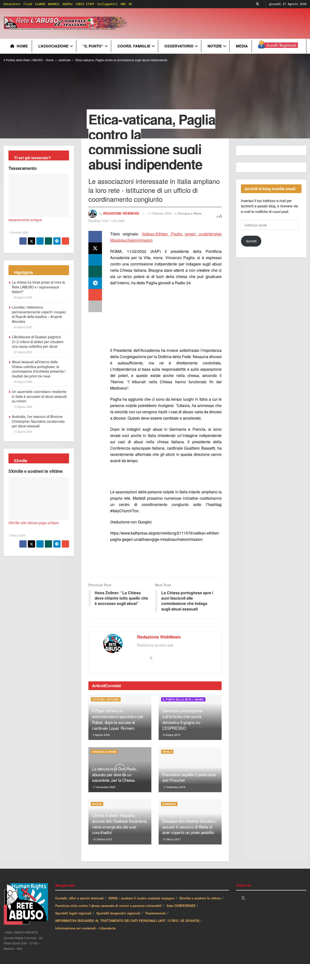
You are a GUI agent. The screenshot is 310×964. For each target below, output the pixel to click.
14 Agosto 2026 (22, 431)
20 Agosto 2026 (22, 382)
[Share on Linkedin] (95, 260)
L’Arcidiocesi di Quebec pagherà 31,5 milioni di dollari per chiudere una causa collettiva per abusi (37, 341)
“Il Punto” (93, 46)
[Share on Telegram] (95, 283)
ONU (123, 4)
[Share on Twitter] (95, 248)
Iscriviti (251, 241)
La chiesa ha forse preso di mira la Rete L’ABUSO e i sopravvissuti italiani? (38, 287)
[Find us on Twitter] (257, 4)
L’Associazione (53, 46)
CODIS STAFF (85, 4)
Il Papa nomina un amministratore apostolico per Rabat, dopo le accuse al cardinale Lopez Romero (117, 719)
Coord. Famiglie (133, 46)
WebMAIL (54, 4)
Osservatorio (179, 46)
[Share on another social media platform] (95, 306)
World (167, 751)
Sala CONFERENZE (181, 905)
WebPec (68, 4)
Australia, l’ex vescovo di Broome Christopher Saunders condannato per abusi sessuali (38, 421)
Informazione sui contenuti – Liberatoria (85, 928)
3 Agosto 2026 (101, 735)
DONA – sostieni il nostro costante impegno (141, 898)
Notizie (215, 46)
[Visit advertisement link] (166, 317)
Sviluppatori (107, 4)
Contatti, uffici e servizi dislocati (79, 898)
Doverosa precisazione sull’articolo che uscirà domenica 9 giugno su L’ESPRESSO (182, 719)
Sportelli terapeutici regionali (118, 913)
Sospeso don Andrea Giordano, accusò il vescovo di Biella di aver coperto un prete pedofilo (189, 827)
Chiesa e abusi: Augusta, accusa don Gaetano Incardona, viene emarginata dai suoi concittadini (119, 823)
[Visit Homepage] (66, 23)
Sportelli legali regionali (73, 913)
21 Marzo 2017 (171, 839)
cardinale (64, 60)
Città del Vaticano (105, 699)
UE (130, 4)
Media (242, 46)
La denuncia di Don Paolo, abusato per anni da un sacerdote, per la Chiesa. (114, 774)
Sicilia (97, 804)
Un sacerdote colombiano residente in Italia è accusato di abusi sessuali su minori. (39, 396)
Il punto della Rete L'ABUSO (183, 699)
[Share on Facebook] (95, 236)
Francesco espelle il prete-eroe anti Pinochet (189, 777)
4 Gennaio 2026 (18, 232)
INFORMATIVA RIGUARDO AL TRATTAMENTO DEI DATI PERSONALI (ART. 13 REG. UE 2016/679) (127, 920)
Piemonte (169, 804)
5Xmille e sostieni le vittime (35, 471)
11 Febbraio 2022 (159, 213)
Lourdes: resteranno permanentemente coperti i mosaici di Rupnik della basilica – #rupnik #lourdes (39, 314)
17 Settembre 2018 (173, 787)
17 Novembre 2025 (103, 787)
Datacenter (12, 4)
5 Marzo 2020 (16, 535)
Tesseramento (22, 168)
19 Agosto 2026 (22, 406)
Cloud (27, 4)
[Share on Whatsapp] (95, 271)
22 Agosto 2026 (22, 297)
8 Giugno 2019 (171, 735)
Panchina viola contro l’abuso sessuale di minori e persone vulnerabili (108, 905)
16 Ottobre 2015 (102, 839)
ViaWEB (40, 4)
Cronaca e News (190, 213)
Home (22, 46)
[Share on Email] (95, 295)
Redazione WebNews (121, 213)
